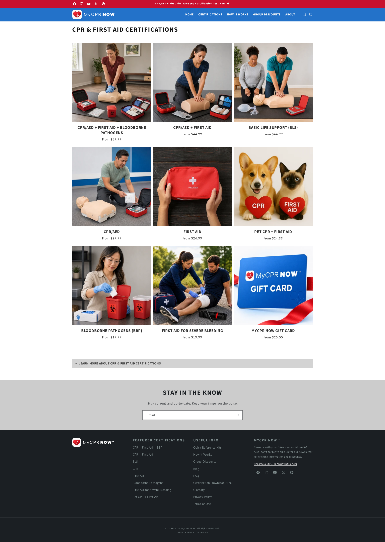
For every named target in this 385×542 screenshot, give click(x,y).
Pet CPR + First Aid (273, 231)
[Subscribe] (237, 415)
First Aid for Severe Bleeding (192, 330)
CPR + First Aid (143, 454)
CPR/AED (112, 231)
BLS (135, 461)
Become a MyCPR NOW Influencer (275, 463)
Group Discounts (204, 461)
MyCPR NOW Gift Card (273, 330)
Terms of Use (202, 504)
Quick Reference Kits (207, 447)
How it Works (202, 454)
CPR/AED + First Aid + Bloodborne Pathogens (111, 130)
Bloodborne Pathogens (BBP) (111, 330)
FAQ (196, 475)
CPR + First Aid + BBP (147, 447)
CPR (135, 468)
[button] (305, 14)
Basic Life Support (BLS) (273, 127)
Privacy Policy (202, 497)
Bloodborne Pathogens (148, 482)
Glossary (199, 490)
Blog (196, 468)
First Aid (192, 231)
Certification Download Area (212, 482)
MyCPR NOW (188, 528)
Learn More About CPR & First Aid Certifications (120, 363)
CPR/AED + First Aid (192, 127)
